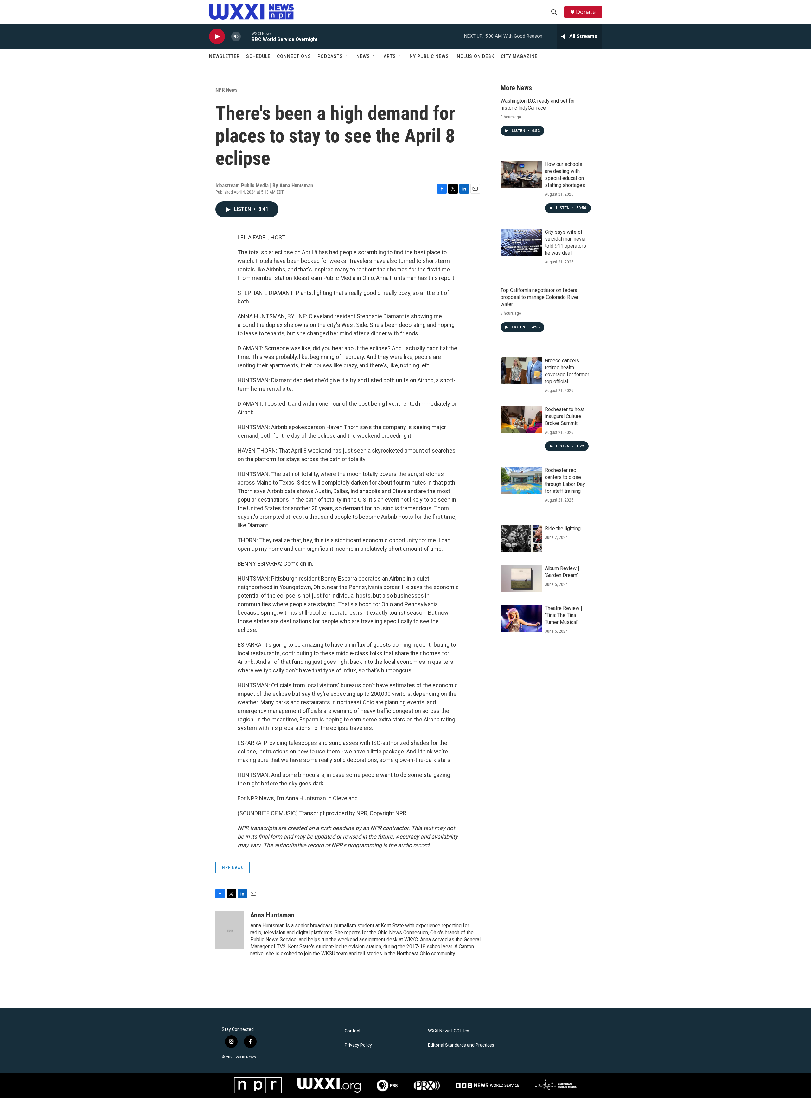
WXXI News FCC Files (448, 1031)
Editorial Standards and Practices (461, 1045)
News (363, 56)
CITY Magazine (519, 56)
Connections (294, 56)
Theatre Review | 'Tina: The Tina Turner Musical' (563, 615)
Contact (353, 1031)
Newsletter (224, 56)
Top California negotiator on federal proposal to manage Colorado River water (539, 297)
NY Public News (429, 56)
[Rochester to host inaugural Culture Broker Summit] (521, 419)
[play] (217, 36)
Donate (586, 12)
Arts (390, 56)
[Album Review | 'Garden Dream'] (521, 578)
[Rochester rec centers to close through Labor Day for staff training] (521, 480)
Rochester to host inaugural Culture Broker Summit (564, 416)
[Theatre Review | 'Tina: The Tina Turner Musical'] (521, 618)
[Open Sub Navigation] (347, 56)
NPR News (226, 89)
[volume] (236, 36)
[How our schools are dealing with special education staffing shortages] (521, 174)
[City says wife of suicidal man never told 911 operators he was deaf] (521, 242)
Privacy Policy (358, 1045)
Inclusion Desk (475, 56)
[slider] (246, 36)
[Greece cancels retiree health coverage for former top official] (521, 370)
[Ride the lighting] (521, 538)
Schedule (258, 56)
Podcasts (330, 56)
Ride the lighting (563, 528)
